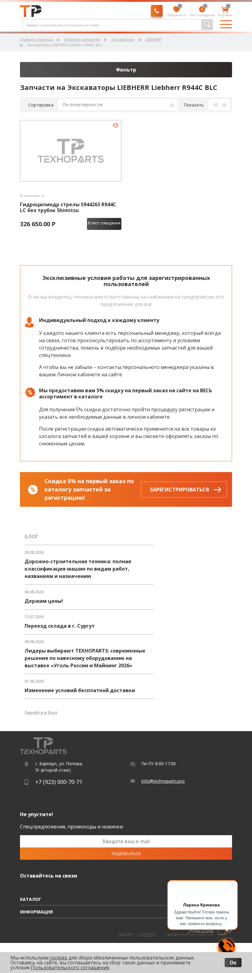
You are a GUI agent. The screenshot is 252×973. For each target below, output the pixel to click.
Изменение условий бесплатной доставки (80, 690)
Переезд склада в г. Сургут (60, 625)
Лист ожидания (202, 11)
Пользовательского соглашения (70, 967)
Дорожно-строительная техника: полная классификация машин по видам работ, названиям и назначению (78, 569)
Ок (233, 962)
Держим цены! (44, 601)
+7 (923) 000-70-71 (58, 781)
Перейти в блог (41, 712)
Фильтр (126, 69)
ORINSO (147, 934)
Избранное (176, 11)
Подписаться (126, 853)
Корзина (225, 11)
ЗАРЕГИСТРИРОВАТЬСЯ (179, 489)
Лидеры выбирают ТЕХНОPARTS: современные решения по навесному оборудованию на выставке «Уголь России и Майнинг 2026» (85, 658)
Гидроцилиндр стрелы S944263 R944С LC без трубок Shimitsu (68, 207)
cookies (58, 957)
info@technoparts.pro (163, 781)
